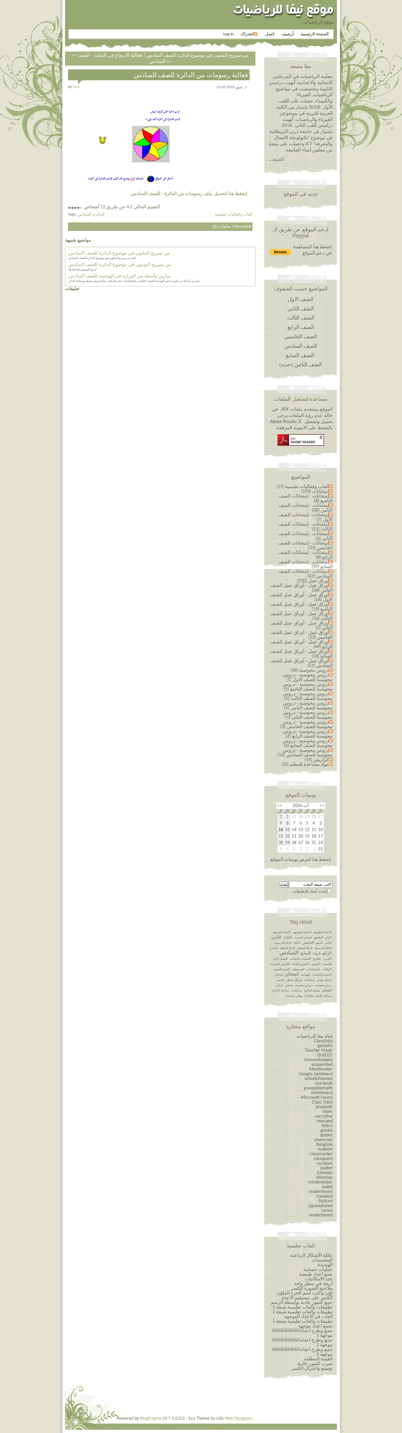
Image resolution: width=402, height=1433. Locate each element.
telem (327, 1126)
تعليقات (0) (222, 226)
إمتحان (279, 974)
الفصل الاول (280, 959)
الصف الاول (300, 299)
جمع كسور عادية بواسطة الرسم (302, 1302)
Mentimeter (321, 1069)
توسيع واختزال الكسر (312, 1368)
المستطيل (298, 969)
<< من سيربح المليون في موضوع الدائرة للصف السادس (160, 55)
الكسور (315, 964)
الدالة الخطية (305, 948)
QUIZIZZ (325, 1055)
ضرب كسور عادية (315, 1364)
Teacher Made (319, 1050)
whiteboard (322, 1093)
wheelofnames (319, 1078)
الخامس (308, 943)
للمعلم (327, 990)
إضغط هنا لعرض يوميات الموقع (300, 859)
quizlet (326, 1135)
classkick (324, 1196)
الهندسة (305, 974)
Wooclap (324, 1177)
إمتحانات (309, 980)
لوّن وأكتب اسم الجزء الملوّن (305, 1293)
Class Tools (322, 1102)
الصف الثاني (301, 309)
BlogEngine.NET (155, 1418)
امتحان (292, 974)
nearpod (325, 1121)
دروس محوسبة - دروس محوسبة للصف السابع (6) (308, 743)
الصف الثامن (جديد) (300, 364)
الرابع (327, 953)
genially (325, 1045)
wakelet (325, 1149)
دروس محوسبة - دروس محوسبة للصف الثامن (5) (308, 705)
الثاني (328, 943)
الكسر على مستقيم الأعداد (307, 1298)
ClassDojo (323, 1041)
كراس (279, 985)
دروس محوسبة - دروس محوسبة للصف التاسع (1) (308, 687)
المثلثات (327, 969)
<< (322, 805)
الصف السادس (300, 346)
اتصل (269, 34)
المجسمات (322, 1260)
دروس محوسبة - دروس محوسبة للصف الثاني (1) (308, 715)
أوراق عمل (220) (313, 581)
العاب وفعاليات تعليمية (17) (302, 487)
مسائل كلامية (324, 996)
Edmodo (325, 1173)
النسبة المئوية (281, 969)
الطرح (317, 959)
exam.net (324, 1140)
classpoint (323, 1158)
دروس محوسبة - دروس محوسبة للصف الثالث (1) (308, 696)
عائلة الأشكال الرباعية (311, 1255)
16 (280, 830)
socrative (324, 1116)
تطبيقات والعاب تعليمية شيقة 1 (303, 1307)
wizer (327, 1111)
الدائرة (98, 214)
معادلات (309, 996)
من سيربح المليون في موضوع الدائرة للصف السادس (119, 253)
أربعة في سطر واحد (313, 1283)
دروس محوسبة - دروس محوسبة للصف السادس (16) (305, 753)
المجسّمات (313, 969)
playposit (324, 1107)
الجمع (319, 943)
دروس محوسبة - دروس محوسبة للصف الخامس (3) (306, 724)
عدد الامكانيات (319, 1279)
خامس (281, 980)
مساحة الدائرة (280, 990)
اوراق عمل (294, 980)
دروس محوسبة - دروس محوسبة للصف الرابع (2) (308, 734)
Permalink (243, 226)
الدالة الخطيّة (287, 948)
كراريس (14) (317, 760)
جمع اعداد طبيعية (316, 1274)
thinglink (324, 1144)
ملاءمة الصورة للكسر (312, 1288)
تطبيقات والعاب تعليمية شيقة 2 (303, 1312)
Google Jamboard (316, 1074)
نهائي (299, 996)
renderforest (320, 1191)
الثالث (288, 937)
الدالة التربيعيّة (323, 948)
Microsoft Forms (317, 1097)
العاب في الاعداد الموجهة (308, 1316)
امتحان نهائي (324, 980)
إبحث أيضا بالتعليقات (310, 891)
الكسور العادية (300, 964)
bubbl (327, 1187)
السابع (305, 953)
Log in (228, 34)
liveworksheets (318, 1060)
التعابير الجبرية (303, 937)
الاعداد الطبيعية (322, 932)
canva (327, 1210)
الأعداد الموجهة (282, 932)
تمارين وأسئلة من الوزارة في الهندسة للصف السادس (119, 276)
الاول (328, 937)
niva (76, 87)
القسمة (327, 964)
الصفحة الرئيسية (315, 34)
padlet (326, 1168)
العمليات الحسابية (300, 959)
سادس (289, 985)
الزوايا (316, 953)
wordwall (324, 1083)
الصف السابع (300, 355)
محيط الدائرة (312, 990)
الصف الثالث (300, 318)
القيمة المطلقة (318, 1359)
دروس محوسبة (304, 985)
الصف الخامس (301, 336)
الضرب (327, 959)
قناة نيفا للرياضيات (314, 1036)
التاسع (318, 937)
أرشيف (287, 34)
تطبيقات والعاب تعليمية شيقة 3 (303, 1321)
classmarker (321, 1154)
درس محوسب (323, 985)
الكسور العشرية (280, 964)
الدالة (297, 943)
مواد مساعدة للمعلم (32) (305, 764)
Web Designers (239, 1418)
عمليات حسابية (318, 1269)
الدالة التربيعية (283, 943)
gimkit (326, 1130)
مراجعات (296, 990)
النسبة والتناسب (322, 974)
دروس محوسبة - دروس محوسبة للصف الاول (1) (308, 677)
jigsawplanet (320, 1206)
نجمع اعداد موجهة (315, 1326)
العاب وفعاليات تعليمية (234, 214)
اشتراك (247, 34)
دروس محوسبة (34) (309, 670)
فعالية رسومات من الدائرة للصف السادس (191, 75)
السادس (84, 214)
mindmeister (320, 1182)
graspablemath (318, 1088)
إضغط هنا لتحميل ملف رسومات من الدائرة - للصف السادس (189, 194)
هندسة (290, 996)
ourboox (325, 1163)
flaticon (325, 1201)
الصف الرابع (301, 327)
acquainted (322, 1064)
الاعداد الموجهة (302, 932)
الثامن (276, 937)
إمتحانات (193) (315, 491)
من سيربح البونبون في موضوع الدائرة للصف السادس (119, 264)
